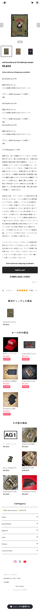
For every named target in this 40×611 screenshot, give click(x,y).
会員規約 (6, 582)
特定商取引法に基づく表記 (12, 578)
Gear (4, 537)
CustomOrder (7, 551)
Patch (4, 517)
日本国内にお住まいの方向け (20, 277)
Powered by (17, 590)
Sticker (4, 544)
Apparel (5, 531)
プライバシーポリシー (11, 575)
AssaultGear (7, 524)
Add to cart (20, 270)
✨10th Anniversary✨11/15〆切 (14, 510)
